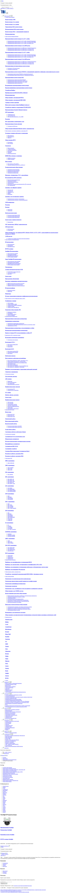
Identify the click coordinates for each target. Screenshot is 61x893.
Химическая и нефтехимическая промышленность (15, 692)
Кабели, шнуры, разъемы (12, 395)
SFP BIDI (9, 513)
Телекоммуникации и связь (10, 684)
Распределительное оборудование (14, 167)
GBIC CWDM (10, 542)
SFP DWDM (10, 516)
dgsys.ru (2, 889)
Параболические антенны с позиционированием (17, 199)
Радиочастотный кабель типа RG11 (15, 427)
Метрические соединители (12, 439)
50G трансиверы (9, 472)
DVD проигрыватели (12, 382)
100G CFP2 (10, 468)
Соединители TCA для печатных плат (15, 436)
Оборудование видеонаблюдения (12, 239)
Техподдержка (8, 723)
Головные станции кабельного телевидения (16, 133)
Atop (6, 648)
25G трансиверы (9, 485)
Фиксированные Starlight (13, 253)
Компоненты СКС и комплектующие (12, 335)
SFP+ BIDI (10, 504)
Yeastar (7, 668)
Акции (6, 680)
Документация (8, 722)
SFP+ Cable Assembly (12, 508)
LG (6, 641)
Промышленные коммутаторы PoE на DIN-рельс (17, 80)
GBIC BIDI (10, 541)
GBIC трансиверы (10, 538)
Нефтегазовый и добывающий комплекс (13, 683)
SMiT (6, 644)
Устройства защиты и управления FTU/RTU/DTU (18, 107)
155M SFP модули (11, 114)
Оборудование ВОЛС (9, 576)
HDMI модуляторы (11, 158)
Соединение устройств (11, 448)
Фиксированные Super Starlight (14, 261)
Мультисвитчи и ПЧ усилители (13, 177)
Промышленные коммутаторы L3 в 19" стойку (17, 38)
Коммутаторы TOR (10, 19)
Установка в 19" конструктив (13, 68)
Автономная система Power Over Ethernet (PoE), (17, 362)
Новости (4, 864)
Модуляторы (8, 161)
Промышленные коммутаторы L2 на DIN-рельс (17, 59)
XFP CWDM (10, 498)
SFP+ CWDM (10, 506)
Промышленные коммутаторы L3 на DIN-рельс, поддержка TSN (21, 50)
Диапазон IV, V (11, 192)
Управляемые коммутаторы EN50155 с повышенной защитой (20, 74)
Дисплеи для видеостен (12, 405)
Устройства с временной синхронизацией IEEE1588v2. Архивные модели (24, 574)
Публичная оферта (4, 890)
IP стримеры (10, 142)
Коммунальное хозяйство (10, 686)
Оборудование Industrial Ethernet (11, 36)
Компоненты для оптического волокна (15, 612)
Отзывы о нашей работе (10, 743)
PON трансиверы (9, 553)
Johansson (7, 651)
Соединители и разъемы (10, 434)
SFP (8, 512)
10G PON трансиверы (11, 545)
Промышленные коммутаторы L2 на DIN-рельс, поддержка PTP (21, 62)
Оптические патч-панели (13, 339)
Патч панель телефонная (13, 364)
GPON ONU (10, 555)
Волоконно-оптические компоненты (14, 337)
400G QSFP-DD (11, 463)
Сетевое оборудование (9, 17)
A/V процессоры (11, 383)
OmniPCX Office (11, 306)
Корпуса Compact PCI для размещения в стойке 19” (18, 333)
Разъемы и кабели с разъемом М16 (14, 456)
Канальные (10, 151)
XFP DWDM (10, 499)
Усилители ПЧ (11, 183)
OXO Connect (10, 303)
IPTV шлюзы (10, 143)
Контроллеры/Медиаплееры (13, 406)
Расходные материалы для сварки (14, 602)
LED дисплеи (10, 402)
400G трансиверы (9, 460)
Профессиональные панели (12, 399)
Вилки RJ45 (10, 346)
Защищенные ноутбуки (12, 325)
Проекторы (10, 381)
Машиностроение (8, 689)
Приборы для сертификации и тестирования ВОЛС (18, 562)
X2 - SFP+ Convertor (12, 529)
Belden (7, 622)
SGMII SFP (10, 520)
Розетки (7, 207)
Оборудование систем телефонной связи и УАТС (15, 298)
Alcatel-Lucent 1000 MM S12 (13, 307)
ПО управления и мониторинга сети (14, 121)
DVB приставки (11, 229)
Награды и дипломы (9, 742)
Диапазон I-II (10, 189)
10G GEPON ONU (11, 549)
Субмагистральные (11, 149)
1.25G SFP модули (11, 115)
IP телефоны (10, 313)
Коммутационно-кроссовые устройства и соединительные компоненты (22, 595)
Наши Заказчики (8, 736)
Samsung (7, 639)
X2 (8, 525)
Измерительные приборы (10, 559)
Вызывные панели (11, 290)
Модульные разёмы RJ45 (13, 344)
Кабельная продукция (11, 213)
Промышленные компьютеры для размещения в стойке (19, 328)
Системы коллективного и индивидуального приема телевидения (18, 697)
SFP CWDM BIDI (11, 517)
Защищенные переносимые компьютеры (16, 323)
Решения (4, 872)
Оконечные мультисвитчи (13, 182)
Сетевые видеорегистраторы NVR (14, 269)
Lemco (7, 666)
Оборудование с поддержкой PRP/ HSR (15, 100)
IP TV (6, 704)
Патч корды (10, 345)
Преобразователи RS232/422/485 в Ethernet (16, 92)
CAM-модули (8, 236)
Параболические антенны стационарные (16, 198)
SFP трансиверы (9, 112)
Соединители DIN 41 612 (11, 446)
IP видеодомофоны (10, 288)
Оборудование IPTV (10, 140)
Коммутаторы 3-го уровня (12, 22)
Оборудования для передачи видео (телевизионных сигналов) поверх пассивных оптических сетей (30, 615)
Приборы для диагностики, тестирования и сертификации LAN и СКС (23, 564)
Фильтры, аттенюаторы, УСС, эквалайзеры (16, 175)
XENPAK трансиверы (11, 531)
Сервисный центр (9, 716)
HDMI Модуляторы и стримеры (13, 155)
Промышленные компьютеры (11, 316)
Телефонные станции (10, 300)
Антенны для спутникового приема (14, 196)
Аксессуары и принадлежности (13, 219)
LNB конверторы (9, 202)
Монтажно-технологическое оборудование (16, 604)
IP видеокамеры (9, 242)
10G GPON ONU (11, 547)
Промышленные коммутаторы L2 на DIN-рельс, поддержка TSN (21, 63)
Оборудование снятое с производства (12, 571)
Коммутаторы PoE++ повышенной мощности (17, 31)
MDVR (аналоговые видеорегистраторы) (16, 283)
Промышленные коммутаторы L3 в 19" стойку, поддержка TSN (20, 43)
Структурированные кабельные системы (13, 694)
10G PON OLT (11, 550)
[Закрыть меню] (7, 13)
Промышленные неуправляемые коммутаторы (17, 66)
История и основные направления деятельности (15, 735)
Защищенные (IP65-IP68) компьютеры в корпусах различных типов (21, 324)
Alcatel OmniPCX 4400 (12, 304)
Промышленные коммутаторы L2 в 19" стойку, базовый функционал (22, 54)
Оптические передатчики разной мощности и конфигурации (21, 581)
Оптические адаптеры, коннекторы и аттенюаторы (18, 600)
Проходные (10, 209)
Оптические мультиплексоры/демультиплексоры (18, 578)
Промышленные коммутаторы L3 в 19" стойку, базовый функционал (22, 41)
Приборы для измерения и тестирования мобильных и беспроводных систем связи (26, 567)
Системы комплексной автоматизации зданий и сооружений (17, 705)
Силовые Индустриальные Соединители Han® (17, 451)
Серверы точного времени (12, 102)
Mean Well (7, 634)
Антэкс (7, 675)
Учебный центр (8, 717)
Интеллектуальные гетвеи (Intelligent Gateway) (17, 105)
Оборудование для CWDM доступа (14, 591)
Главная (4, 757)
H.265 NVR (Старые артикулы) (14, 271)
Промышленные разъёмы (13, 352)
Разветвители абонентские (13, 171)
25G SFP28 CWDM (11, 490)
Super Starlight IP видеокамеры (13, 259)
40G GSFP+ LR (11, 479)
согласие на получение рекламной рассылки (23, 885)
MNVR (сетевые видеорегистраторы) (15, 284)
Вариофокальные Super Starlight (14, 263)
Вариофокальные (11, 246)
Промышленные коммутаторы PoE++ (15, 83)
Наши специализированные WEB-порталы (14, 746)
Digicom (7, 661)
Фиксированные (11, 244)
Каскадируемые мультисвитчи (14, 179)
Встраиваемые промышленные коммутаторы (17, 85)
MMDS (9, 193)
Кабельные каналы (10, 355)
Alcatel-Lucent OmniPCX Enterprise (15, 305)
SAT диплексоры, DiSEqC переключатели (16, 224)
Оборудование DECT (12, 314)
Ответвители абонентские (13, 172)
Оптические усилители (11, 586)
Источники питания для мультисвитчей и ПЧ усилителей (19, 184)
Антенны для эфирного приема (13, 187)
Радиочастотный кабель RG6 (13, 217)
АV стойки (8, 392)
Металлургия (8, 685)
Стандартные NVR (11, 272)
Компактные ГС (11, 136)
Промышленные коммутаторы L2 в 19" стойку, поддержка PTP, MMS (22, 55)
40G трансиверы (9, 476)
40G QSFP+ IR (11, 482)
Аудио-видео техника (9, 374)
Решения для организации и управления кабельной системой (21, 369)
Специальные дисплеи (12, 404)
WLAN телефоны (11, 315)
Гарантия (7, 724)
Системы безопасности (10, 695)
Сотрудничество (8, 745)
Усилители (8, 145)
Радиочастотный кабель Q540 (14, 215)
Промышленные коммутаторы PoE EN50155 (17, 79)
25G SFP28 (10, 488)
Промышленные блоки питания (13, 124)
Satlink (7, 673)
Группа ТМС (7, 738)
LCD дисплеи (10, 403)
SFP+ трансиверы (9, 501)
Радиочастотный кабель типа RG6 (15, 426)
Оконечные (10, 210)
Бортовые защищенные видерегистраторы (16, 281)
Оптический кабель (10, 418)
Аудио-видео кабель (10, 429)
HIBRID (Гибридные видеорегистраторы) (16, 285)
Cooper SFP (10, 519)
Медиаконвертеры (10, 34)
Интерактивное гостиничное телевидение (13, 703)
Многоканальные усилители (13, 384)
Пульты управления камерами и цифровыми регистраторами (21, 296)
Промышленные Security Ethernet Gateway (16, 109)
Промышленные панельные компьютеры (16, 318)
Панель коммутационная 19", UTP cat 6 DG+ (17, 361)
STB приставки (9, 226)
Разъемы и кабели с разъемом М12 (14, 453)
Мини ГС (9, 137)
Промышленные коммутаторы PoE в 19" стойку (17, 81)
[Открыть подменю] (11, 682)
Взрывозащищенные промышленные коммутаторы (18, 87)
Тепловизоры (8, 267)
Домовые (9, 152)
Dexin (6, 670)
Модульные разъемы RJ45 (13, 351)
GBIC (9, 540)
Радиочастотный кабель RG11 (14, 216)
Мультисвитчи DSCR (12, 180)
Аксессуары (8, 276)
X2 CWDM (10, 527)
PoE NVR (10, 273)
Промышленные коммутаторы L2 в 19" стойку (17, 52)
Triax (6, 663)
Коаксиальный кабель (11, 423)
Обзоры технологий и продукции (12, 721)
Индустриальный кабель (11, 421)
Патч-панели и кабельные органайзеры (15, 358)
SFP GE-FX (10, 518)
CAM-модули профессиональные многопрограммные (18, 238)
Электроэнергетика (9, 687)
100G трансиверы (9, 465)
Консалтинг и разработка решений (12, 709)
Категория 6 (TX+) (10, 342)
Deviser (7, 653)
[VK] (6, 755)
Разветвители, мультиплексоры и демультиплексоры (18, 601)
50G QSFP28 (10, 474)
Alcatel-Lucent (8, 619)
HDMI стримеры (11, 159)
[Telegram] (2, 755)
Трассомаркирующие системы (14, 610)
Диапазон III (10, 191)
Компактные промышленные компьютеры (16, 330)
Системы (5, 873)
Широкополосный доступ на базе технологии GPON (16, 706)
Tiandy (7, 646)
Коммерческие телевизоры (13, 390)
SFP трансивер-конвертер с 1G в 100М (15, 116)
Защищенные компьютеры (12, 321)
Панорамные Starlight (12, 254)
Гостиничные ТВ (11, 389)
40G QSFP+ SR (11, 480)
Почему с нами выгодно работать (12, 739)
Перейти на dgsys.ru (4, 846)
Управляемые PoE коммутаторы (13, 26)
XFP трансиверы (9, 493)
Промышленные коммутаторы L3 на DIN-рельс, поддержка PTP (21, 49)
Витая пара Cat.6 (11, 414)
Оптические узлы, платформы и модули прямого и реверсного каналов (23, 588)
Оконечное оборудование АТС (13, 309)
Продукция (5, 758)
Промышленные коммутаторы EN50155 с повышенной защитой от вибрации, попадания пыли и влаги (32, 71)
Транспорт (7, 688)
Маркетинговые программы (11, 732)
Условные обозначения (10, 727)
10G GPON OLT (11, 548)
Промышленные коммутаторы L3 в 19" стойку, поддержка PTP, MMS (22, 42)
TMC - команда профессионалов (11, 744)
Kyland (7, 631)
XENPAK (10, 534)
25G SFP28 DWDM (11, 491)
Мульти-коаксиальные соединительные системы (17, 441)
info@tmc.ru (6, 753)
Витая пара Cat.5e (11, 416)
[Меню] (0, 9)
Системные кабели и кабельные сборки (15, 431)
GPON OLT (10, 556)
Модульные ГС (11, 135)
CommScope (8, 626)
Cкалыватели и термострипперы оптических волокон (18, 607)
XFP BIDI (10, 497)
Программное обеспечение (12, 278)
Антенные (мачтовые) (12, 150)
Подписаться (3, 883)
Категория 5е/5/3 (9, 349)
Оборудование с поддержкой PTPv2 (14, 97)
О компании (5, 863)
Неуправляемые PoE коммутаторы (14, 29)
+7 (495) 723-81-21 (7, 752)
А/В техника (8, 379)
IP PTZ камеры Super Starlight (13, 264)
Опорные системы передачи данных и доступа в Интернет (17, 701)
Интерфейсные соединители (12, 443)
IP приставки (10, 230)
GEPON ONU (10, 557)
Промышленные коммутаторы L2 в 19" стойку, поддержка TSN (20, 56)
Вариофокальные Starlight (13, 255)
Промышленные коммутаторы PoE (14, 77)
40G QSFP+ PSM (11, 481)
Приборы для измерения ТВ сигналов (15, 569)
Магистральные (11, 148)
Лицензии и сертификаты (10, 740)
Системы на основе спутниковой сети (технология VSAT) (17, 702)
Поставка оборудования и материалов (13, 711)
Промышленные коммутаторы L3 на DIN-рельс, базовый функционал (22, 47)
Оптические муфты (12, 597)
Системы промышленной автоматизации (13, 700)
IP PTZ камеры (9, 248)
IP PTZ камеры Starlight (12, 256)
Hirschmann (8, 629)
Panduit (7, 636)
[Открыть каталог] (12, 16)
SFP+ (9, 503)
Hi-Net (6, 678)
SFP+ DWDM (10, 507)
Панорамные (10, 245)
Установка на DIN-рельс (12, 69)
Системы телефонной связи (11, 698)
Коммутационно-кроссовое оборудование (16, 593)
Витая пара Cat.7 (11, 415)
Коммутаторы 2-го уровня (12, 24)
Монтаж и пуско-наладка (10, 712)
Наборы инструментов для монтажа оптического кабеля (19, 609)
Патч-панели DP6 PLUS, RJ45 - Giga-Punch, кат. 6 (18, 360)
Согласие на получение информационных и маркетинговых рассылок (31, 889)
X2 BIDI (9, 526)
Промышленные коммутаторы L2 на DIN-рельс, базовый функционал (22, 61)
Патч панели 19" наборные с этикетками (16, 367)
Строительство (8, 690)
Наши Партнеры (8, 737)
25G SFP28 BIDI (11, 489)
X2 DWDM (10, 528)
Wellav (7, 656)
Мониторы (10, 291)
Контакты (5, 866)
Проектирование (8, 710)
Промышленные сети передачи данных (13, 699)
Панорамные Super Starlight (13, 262)
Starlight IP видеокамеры (11, 251)
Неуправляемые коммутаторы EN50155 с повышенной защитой (21, 75)
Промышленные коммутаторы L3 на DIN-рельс (17, 45)
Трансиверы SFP (8, 458)
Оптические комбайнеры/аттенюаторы (15, 583)
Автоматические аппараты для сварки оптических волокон (20, 606)
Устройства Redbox (10, 90)
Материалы (7, 728)
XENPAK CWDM (11, 535)
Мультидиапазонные (12, 153)
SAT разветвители (11, 185)
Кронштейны (10, 222)
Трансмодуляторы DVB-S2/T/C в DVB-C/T (16, 164)
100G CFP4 (10, 469)
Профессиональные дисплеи (12, 386)
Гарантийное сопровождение (11, 715)
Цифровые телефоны (12, 312)
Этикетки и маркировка (11, 371)
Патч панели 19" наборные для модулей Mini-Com (18, 365)
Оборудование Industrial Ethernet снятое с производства (19, 128)
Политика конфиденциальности (10, 889)
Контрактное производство (10, 718)
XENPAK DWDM (11, 536)
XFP (8, 496)
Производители (8, 617)
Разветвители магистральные (14, 170)
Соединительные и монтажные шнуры (15, 599)
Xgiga (6, 658)
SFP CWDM (10, 515)
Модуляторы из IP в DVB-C (13, 163)
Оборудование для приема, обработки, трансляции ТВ (16, 130)
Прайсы (6, 729)
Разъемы (7, 119)
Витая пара (8, 412)
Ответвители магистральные (13, 169)
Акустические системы (11, 376)
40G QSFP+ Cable (11, 483)
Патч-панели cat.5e (11, 363)
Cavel (6, 624)
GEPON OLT (10, 558)
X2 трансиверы (9, 522)
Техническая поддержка (10, 713)
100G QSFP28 (10, 467)
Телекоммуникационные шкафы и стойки (16, 596)
